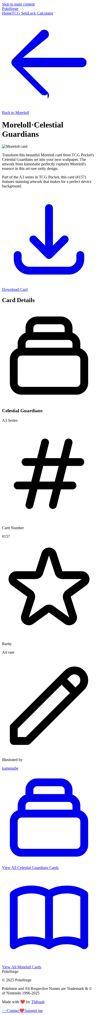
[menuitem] (7, 13)
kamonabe (10, 768)
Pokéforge (10, 9)
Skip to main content (18, 4)
